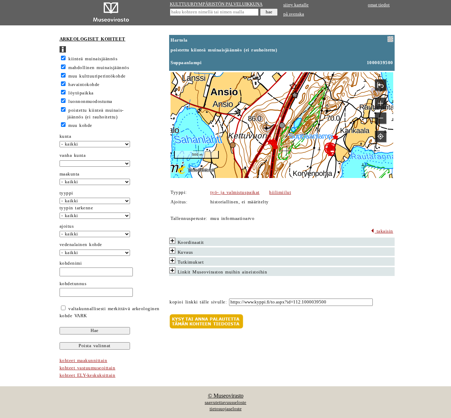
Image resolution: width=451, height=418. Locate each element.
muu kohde (80, 125)
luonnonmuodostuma (90, 101)
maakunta (70, 174)
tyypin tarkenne (76, 207)
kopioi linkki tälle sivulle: (198, 302)
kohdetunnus (73, 283)
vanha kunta (73, 155)
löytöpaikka (81, 93)
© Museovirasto (225, 396)
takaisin (384, 231)
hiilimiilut (280, 192)
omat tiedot (379, 4)
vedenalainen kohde (81, 244)
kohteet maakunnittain (83, 360)
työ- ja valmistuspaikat (235, 192)
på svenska (293, 14)
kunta (66, 136)
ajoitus (67, 226)
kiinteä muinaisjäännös (92, 58)
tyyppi (66, 193)
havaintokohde (84, 84)
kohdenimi (71, 263)
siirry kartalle (296, 4)
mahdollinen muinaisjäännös (98, 67)
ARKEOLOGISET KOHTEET (92, 39)
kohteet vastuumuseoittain (88, 367)
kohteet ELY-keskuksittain (88, 375)
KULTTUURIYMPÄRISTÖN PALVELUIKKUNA (216, 4)
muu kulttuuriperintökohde (97, 76)
